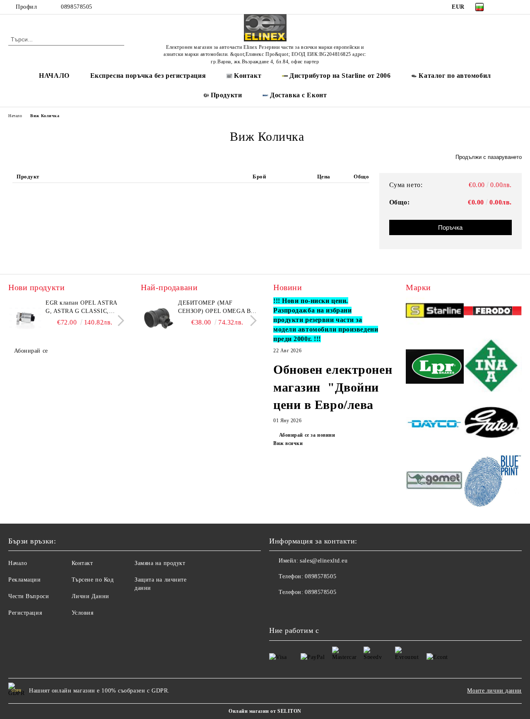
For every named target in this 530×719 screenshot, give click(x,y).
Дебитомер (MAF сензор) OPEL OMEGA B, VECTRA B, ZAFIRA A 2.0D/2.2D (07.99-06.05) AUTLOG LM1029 (215, 307)
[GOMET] (435, 481)
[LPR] (435, 367)
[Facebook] (504, 7)
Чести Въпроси (28, 596)
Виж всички (288, 443)
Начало (15, 115)
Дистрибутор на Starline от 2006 (339, 75)
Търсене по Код (93, 580)
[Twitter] (517, 7)
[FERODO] (493, 312)
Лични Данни (90, 596)
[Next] (118, 320)
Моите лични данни (494, 691)
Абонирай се (31, 351)
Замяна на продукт (160, 563)
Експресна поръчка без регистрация (148, 75)
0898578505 (76, 7)
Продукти (226, 95)
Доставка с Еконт (298, 95)
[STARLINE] (435, 312)
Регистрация (25, 613)
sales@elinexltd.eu (323, 561)
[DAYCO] (435, 425)
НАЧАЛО (54, 75)
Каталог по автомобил (455, 75)
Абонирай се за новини (307, 435)
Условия (83, 613)
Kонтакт (247, 75)
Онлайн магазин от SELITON (265, 711)
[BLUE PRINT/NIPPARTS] (493, 481)
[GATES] (493, 425)
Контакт (82, 563)
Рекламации (24, 580)
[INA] (493, 368)
